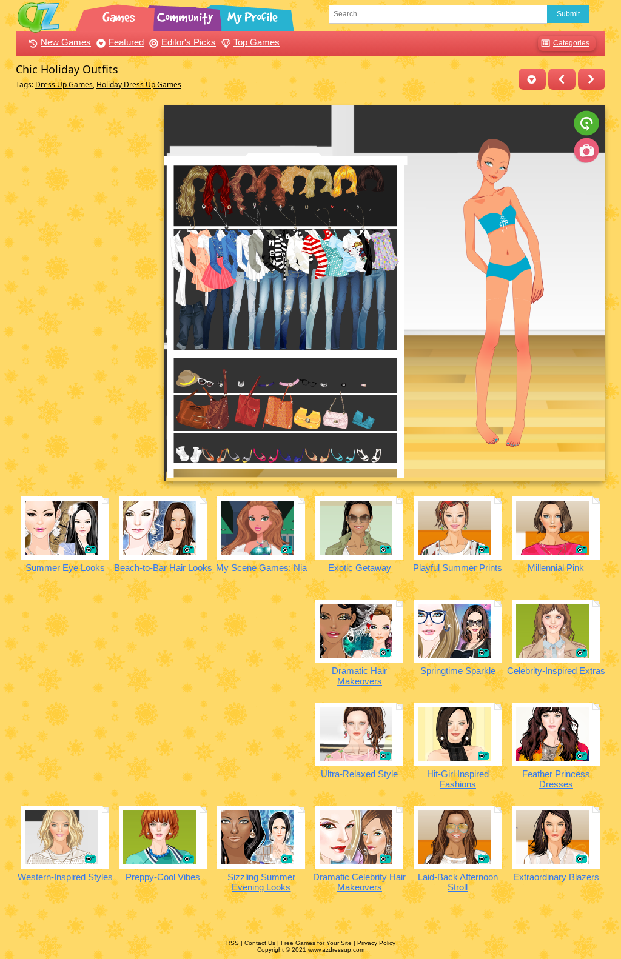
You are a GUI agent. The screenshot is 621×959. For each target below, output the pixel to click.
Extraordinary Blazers (556, 877)
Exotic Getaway (359, 568)
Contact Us (259, 943)
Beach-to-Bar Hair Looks (163, 568)
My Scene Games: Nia (261, 568)
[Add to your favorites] (532, 79)
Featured (126, 42)
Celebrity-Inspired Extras (556, 671)
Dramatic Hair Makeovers (359, 676)
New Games (66, 42)
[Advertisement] (86, 287)
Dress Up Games (64, 84)
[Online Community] (186, 15)
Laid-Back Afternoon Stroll (458, 882)
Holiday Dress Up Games (138, 84)
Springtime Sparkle (457, 671)
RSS (232, 943)
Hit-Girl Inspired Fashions (458, 779)
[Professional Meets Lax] (562, 79)
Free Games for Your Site (316, 943)
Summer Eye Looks (65, 568)
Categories (571, 43)
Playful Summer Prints (457, 568)
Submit (568, 14)
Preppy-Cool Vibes (163, 877)
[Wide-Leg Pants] (591, 79)
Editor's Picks (188, 42)
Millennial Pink (556, 568)
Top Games (256, 42)
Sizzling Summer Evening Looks (261, 882)
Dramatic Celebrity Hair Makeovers (359, 882)
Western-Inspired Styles (65, 877)
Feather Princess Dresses (556, 779)
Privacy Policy (376, 943)
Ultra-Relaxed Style (359, 774)
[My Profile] (253, 15)
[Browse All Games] (120, 15)
